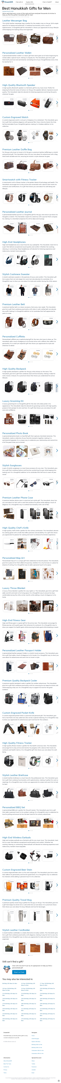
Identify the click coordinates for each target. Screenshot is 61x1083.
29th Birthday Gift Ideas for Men (47, 1004)
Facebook (34, 1066)
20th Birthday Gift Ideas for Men (47, 989)
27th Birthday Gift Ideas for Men (9, 1004)
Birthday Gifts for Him (37, 1044)
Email (33, 1072)
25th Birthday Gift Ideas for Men (28, 999)
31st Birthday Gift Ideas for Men (28, 1009)
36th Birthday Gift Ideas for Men (9, 1019)
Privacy (5, 1069)
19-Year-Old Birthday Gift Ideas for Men (28, 989)
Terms (5, 1072)
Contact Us (6, 1066)
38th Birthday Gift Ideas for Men (47, 1019)
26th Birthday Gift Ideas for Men (47, 999)
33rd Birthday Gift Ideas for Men (9, 1014)
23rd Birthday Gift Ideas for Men (47, 994)
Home (33, 1035)
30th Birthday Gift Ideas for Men (9, 1009)
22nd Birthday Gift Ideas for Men (28, 994)
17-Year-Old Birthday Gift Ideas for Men (47, 984)
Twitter (33, 1064)
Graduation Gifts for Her (38, 1053)
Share (33, 1061)
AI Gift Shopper (35, 1038)
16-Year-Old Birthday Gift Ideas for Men (28, 984)
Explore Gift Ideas (36, 1041)
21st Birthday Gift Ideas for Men (9, 994)
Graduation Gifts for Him (38, 1050)
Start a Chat (19, 972)
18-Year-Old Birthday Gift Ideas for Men (9, 989)
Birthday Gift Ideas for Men (9, 983)
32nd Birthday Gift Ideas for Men (47, 1009)
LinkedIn (34, 1069)
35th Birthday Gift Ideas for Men (47, 1014)
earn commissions (10, 16)
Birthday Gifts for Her (37, 1047)
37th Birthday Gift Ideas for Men (28, 1019)
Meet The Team (7, 1064)
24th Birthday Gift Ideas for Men (9, 999)
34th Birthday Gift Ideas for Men (28, 1014)
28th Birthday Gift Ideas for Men (28, 1004)
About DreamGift (8, 1061)
